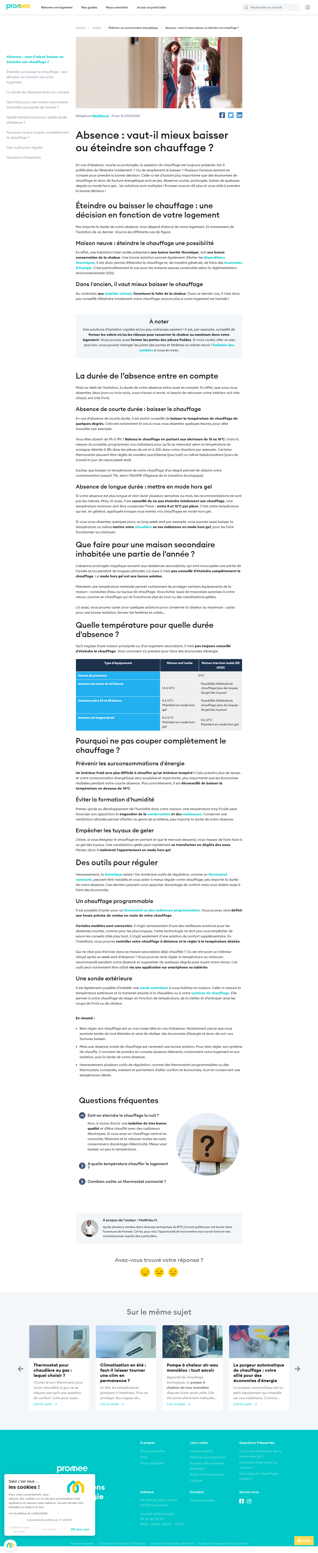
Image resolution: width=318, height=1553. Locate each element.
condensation (158, 814)
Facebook (242, 1500)
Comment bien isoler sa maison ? (258, 1465)
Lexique (196, 1480)
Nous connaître (117, 7)
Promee (80, 27)
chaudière (143, 527)
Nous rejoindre (152, 1463)
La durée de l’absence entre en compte (37, 92)
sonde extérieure (154, 988)
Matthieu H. (100, 116)
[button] (10, 1545)
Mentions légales (82, 1543)
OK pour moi (80, 1529)
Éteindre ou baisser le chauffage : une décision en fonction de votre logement (36, 77)
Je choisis (49, 1529)
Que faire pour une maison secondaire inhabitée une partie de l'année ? (37, 104)
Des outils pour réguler (24, 147)
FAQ (143, 1457)
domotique (113, 874)
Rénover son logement (57, 7)
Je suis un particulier (151, 7)
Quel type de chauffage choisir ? (258, 1476)
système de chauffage (210, 993)
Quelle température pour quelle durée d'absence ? (36, 119)
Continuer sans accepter (19, 1529)
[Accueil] (18, 7)
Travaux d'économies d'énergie (207, 1465)
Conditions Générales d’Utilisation (122, 1543)
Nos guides (89, 7)
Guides (96, 27)
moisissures (192, 814)
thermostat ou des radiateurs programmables (162, 910)
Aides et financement (207, 1474)
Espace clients (201, 1451)
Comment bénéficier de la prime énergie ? (260, 1453)
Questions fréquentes (23, 157)
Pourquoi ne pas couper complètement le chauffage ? (37, 135)
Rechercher (247, 7)
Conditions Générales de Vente (172, 1543)
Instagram (250, 1500)
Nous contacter (202, 1500)
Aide (306, 1540)
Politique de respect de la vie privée (223, 1543)
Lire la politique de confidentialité (28, 1513)
